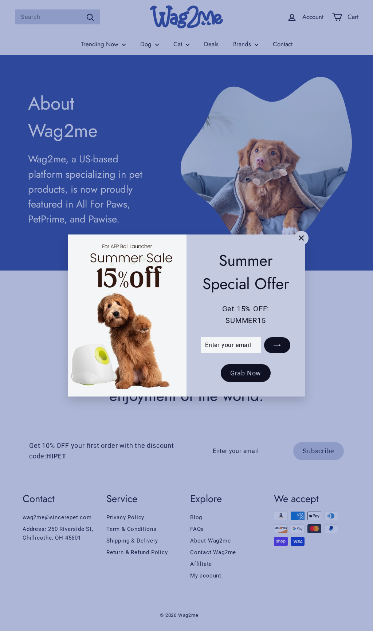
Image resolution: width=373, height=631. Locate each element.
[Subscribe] (277, 345)
